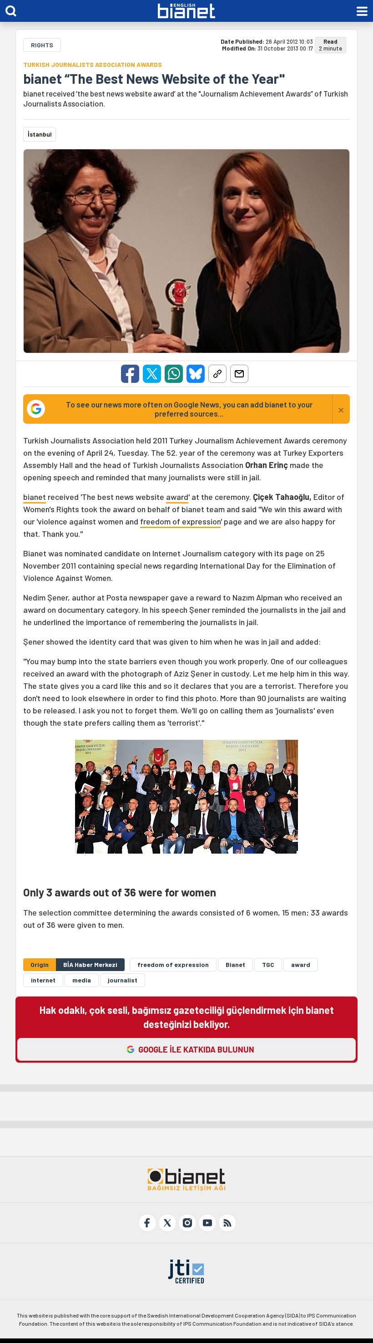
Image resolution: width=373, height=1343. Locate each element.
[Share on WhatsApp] (174, 374)
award (177, 497)
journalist (122, 980)
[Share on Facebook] (130, 374)
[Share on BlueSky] (195, 374)
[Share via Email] (239, 374)
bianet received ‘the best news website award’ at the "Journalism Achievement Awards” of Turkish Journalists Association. (185, 98)
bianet (34, 497)
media (81, 980)
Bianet (235, 964)
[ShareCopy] (217, 374)
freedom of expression (180, 521)
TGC (268, 964)
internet (43, 980)
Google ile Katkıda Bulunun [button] (196, 1049)
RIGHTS (42, 45)
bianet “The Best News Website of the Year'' (154, 78)
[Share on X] (152, 374)
